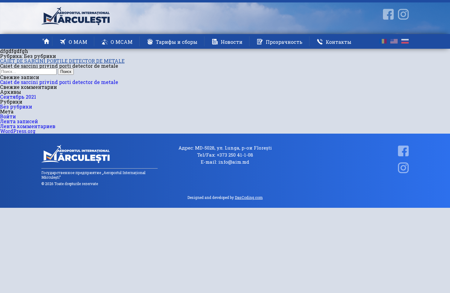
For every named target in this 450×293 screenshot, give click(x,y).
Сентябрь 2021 (18, 96)
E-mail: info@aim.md (225, 162)
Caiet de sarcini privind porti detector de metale (59, 82)
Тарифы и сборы (176, 42)
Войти (8, 116)
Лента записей (19, 121)
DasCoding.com (249, 197)
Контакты (338, 42)
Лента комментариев (27, 126)
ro (383, 41)
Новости (231, 42)
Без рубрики (16, 106)
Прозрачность (284, 42)
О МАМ (78, 42)
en (394, 41)
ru (405, 41)
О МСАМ (122, 42)
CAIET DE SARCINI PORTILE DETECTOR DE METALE (62, 61)
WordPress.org (18, 131)
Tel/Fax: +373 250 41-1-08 (225, 155)
